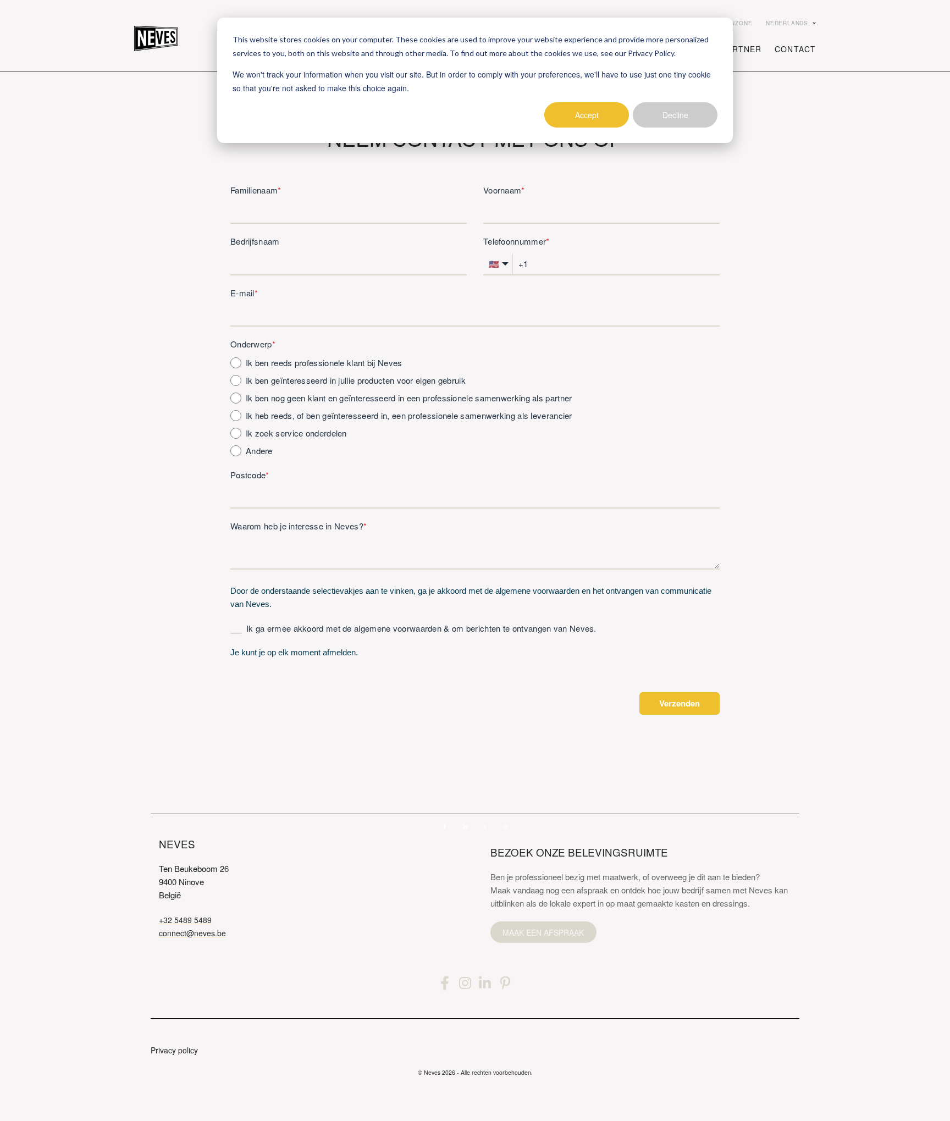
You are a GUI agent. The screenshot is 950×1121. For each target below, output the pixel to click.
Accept (587, 114)
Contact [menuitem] (795, 49)
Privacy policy (174, 1050)
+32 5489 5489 (185, 919)
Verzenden (679, 703)
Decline (675, 114)
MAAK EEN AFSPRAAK (543, 932)
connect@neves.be (192, 932)
